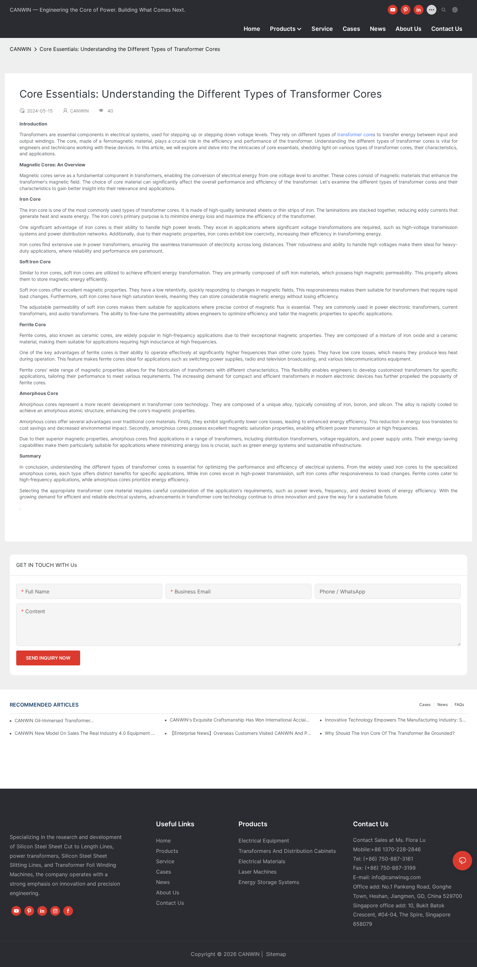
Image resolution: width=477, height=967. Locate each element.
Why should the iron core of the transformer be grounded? (390, 733)
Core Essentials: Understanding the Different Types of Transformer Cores (130, 49)
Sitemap (275, 954)
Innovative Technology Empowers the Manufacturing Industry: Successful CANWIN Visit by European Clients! (396, 719)
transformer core (355, 134)
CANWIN (20, 49)
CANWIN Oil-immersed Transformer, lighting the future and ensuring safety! (55, 720)
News (442, 704)
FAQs (459, 704)
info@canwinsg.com (396, 877)
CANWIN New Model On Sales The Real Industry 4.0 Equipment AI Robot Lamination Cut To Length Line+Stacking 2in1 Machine (86, 733)
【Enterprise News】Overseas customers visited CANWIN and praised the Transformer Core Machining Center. (241, 733)
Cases (425, 704)
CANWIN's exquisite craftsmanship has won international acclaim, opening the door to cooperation (241, 719)
